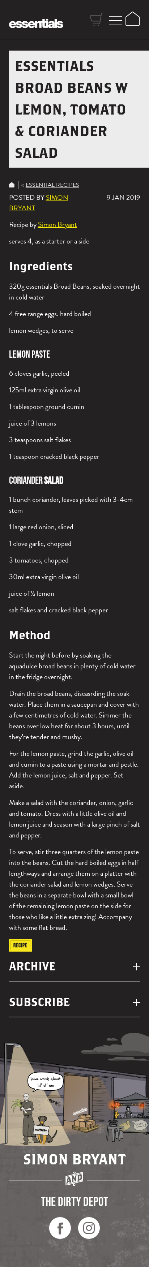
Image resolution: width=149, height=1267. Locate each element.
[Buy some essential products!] (85, 1124)
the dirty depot (74, 1201)
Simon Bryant (57, 224)
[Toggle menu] (115, 19)
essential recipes (52, 185)
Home (11, 185)
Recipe (20, 945)
